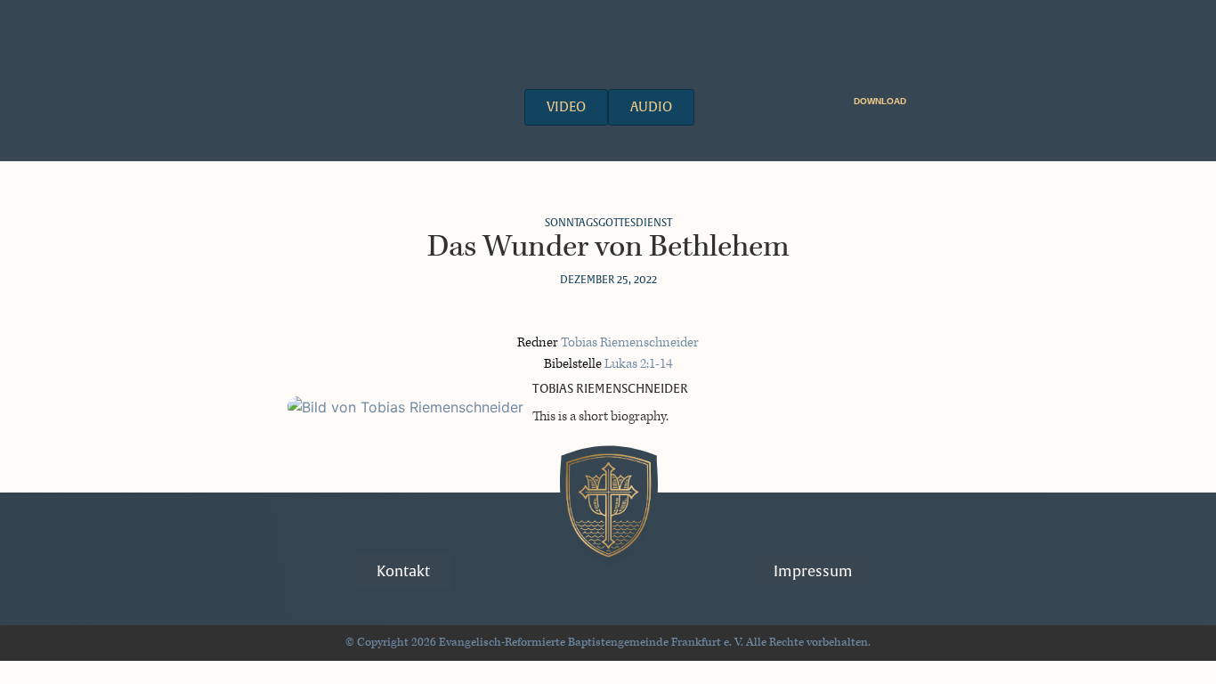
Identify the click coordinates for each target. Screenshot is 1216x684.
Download (880, 101)
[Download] (917, 98)
